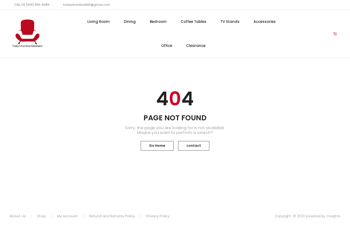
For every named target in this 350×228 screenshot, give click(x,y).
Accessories (265, 21)
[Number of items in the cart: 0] (334, 34)
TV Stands (230, 21)
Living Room (98, 21)
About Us (18, 215)
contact (193, 145)
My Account (67, 215)
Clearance (195, 45)
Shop (41, 215)
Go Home (157, 145)
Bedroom (158, 21)
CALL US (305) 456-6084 (32, 5)
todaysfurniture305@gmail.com (86, 5)
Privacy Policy (158, 215)
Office (166, 45)
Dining (130, 21)
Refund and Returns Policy (112, 215)
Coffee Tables (193, 21)
